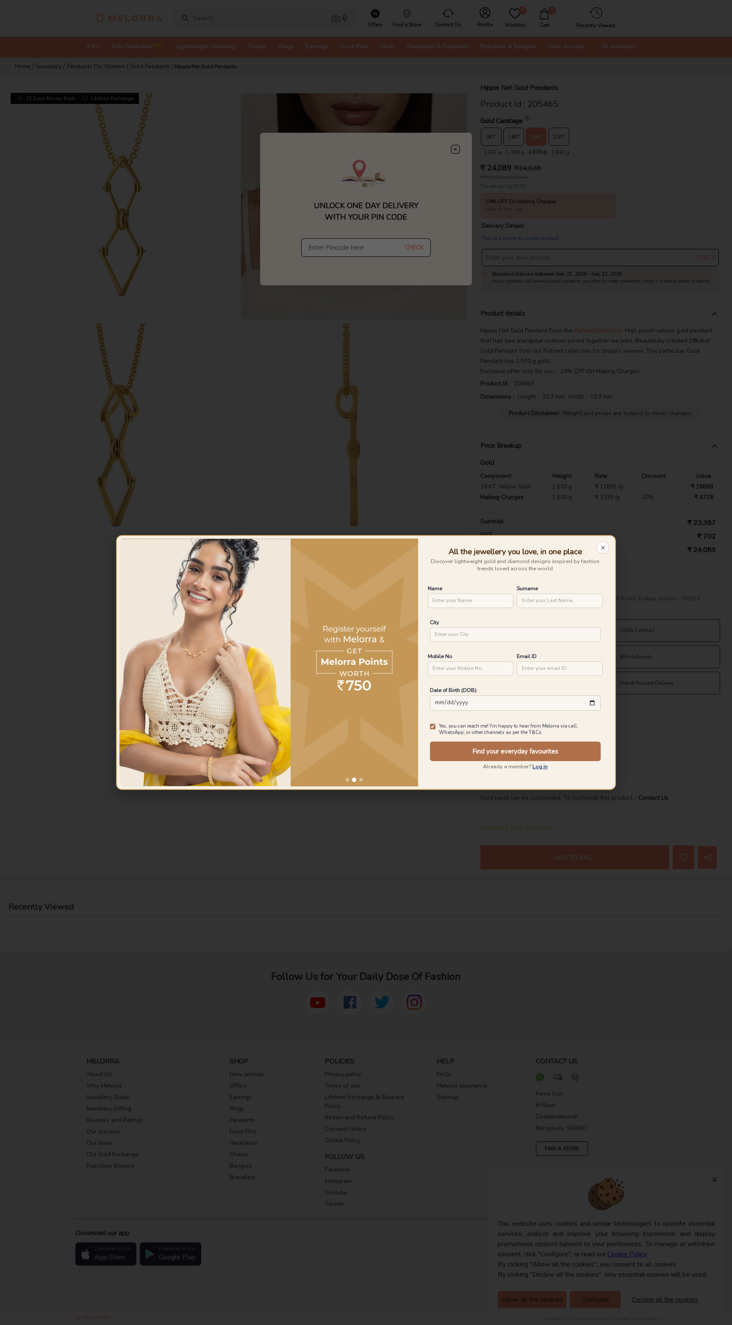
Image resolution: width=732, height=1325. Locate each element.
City (434, 622)
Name (435, 588)
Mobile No (440, 656)
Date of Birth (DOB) (453, 690)
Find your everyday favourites (515, 751)
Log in (540, 766)
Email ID (527, 656)
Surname (527, 588)
